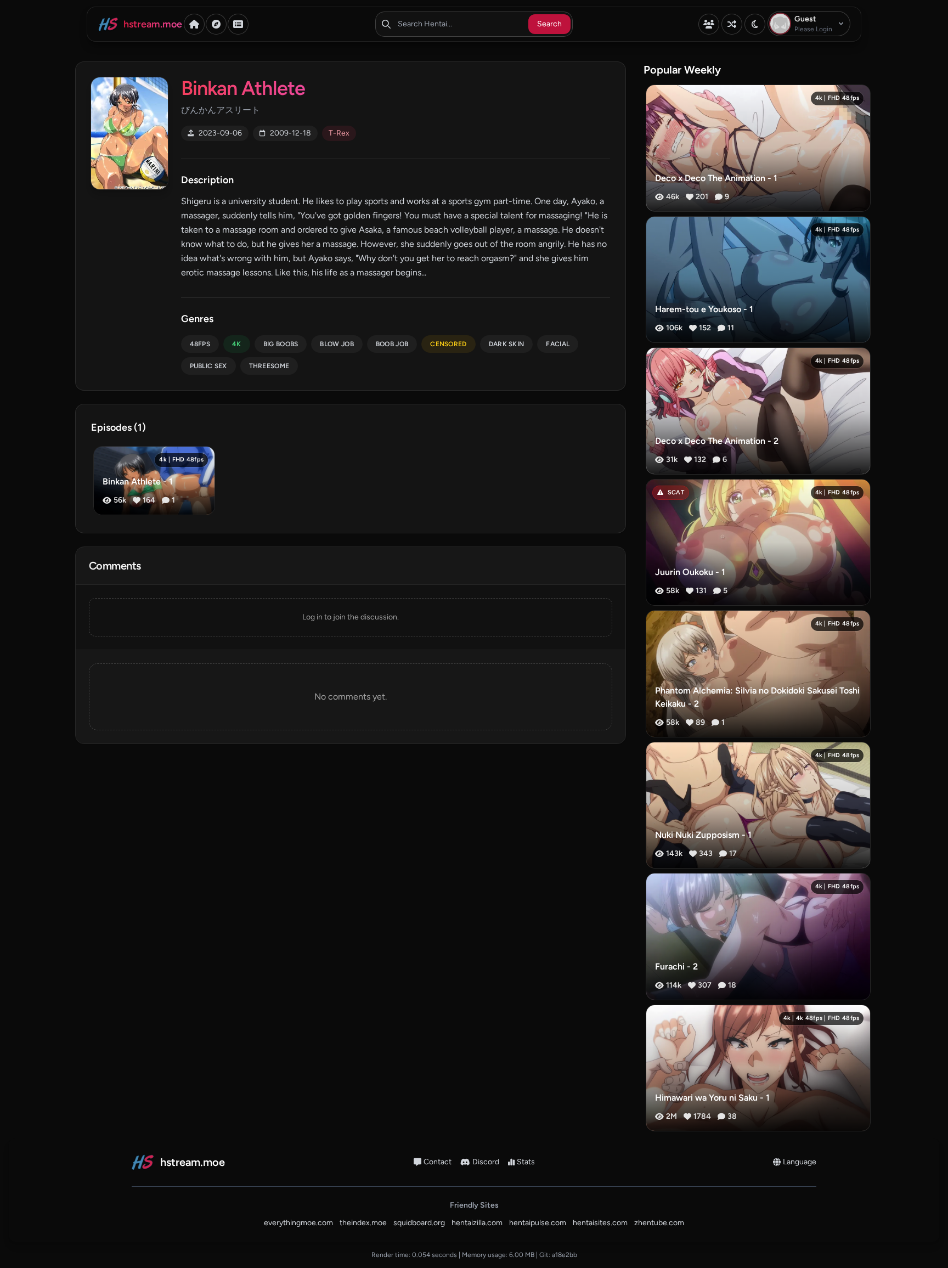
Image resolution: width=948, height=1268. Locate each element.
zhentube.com (659, 1222)
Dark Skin (506, 344)
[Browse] (216, 24)
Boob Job (392, 344)
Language (799, 1161)
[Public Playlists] (238, 24)
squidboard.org (419, 1222)
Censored (448, 344)
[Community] (709, 24)
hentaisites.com (600, 1222)
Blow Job (336, 344)
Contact (438, 1161)
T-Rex (339, 133)
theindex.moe (363, 1222)
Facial (557, 344)
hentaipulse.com (537, 1222)
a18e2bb (564, 1255)
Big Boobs (280, 344)
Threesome (269, 366)
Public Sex (208, 366)
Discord (485, 1161)
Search (549, 24)
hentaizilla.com (477, 1222)
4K (236, 344)
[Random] (732, 24)
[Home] (194, 24)
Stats (526, 1161)
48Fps (200, 344)
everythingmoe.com (298, 1222)
